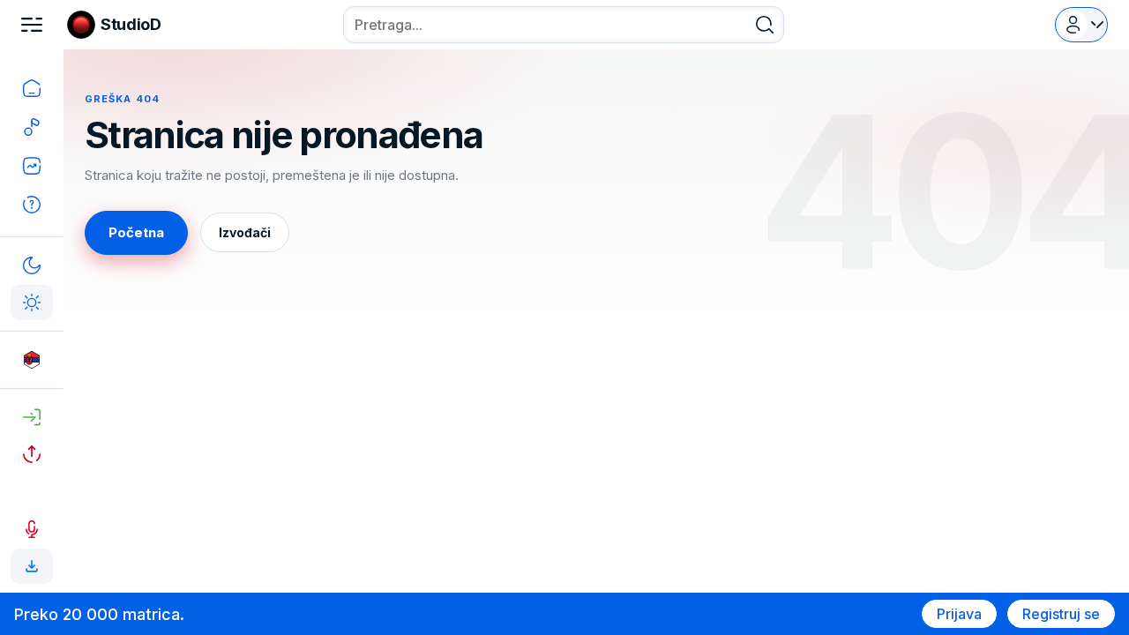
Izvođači (245, 232)
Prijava (959, 614)
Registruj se (1061, 614)
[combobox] (563, 24)
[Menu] (31, 24)
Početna (136, 232)
